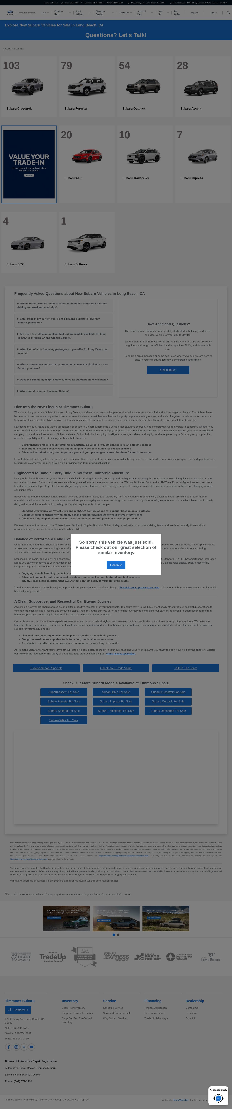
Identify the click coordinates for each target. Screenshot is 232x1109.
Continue (116, 565)
